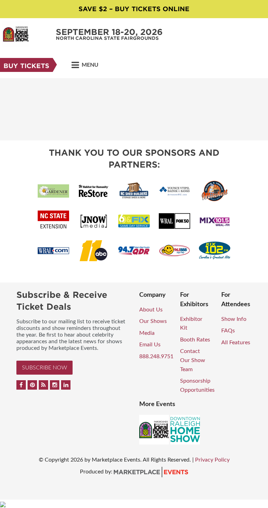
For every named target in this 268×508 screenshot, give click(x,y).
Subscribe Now (44, 367)
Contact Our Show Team (192, 360)
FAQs (228, 330)
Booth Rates (195, 340)
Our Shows (153, 321)
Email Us (150, 344)
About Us (151, 309)
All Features (235, 342)
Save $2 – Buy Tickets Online (134, 9)
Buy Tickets (26, 65)
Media (147, 333)
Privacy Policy (212, 460)
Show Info (233, 319)
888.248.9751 (156, 356)
